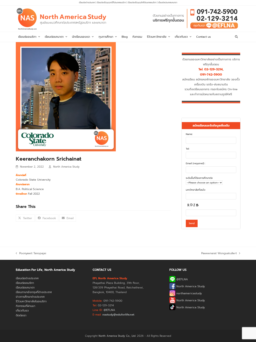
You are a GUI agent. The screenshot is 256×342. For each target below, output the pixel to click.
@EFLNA (181, 279)
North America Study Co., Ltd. (117, 336)
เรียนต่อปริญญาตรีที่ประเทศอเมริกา (112, 2)
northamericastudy (188, 293)
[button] (236, 37)
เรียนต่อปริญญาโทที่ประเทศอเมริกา (142, 2)
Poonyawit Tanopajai (31, 253)
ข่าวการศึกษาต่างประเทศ (30, 297)
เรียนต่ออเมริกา (25, 283)
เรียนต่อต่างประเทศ (87, 2)
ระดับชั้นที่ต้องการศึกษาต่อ (199, 178)
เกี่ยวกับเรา (22, 311)
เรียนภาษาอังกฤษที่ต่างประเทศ (34, 292)
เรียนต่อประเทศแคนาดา (167, 2)
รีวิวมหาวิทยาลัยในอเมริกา (31, 301)
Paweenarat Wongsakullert (219, 253)
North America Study (66, 167)
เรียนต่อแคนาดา (25, 287)
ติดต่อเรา (21, 315)
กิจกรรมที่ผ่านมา (25, 306)
